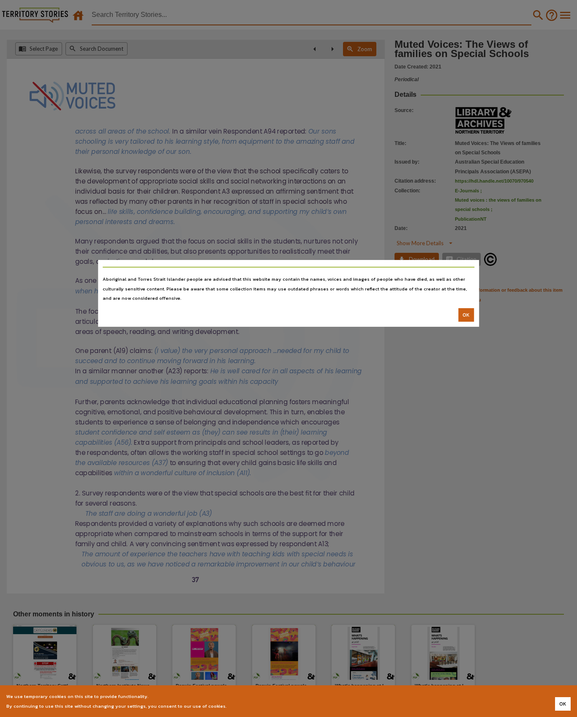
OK (466, 315)
